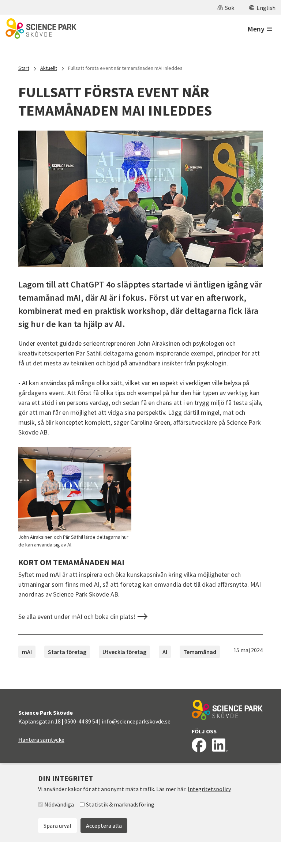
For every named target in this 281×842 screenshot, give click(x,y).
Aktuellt (48, 68)
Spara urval (57, 825)
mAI (27, 651)
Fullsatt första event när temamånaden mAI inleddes (125, 68)
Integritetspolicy (209, 789)
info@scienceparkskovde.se (136, 721)
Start (23, 68)
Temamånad (199, 651)
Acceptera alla (104, 825)
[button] (226, 7)
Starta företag (67, 651)
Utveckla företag (124, 651)
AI (164, 651)
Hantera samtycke (41, 739)
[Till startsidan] (40, 28)
